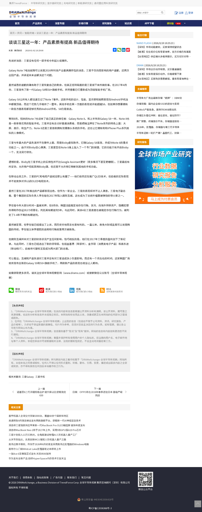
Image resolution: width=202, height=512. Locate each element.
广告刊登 (58, 477)
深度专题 (59, 23)
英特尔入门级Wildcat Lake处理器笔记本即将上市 (35, 449)
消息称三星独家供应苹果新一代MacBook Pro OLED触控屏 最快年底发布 (47, 425)
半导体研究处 (38, 3)
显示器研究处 (54, 3)
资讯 (19, 33)
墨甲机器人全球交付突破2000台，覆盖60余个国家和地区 (38, 415)
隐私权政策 (43, 477)
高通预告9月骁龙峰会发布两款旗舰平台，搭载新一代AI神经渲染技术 (45, 420)
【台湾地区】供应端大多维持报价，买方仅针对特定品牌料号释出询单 (164, 56)
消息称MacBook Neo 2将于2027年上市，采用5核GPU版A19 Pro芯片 (45, 430)
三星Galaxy (28, 376)
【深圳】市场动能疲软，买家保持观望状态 (159, 47)
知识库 (128, 23)
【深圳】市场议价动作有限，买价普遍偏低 (159, 69)
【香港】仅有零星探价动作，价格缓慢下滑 (159, 74)
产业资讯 (37, 23)
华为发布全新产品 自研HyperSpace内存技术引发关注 (37, 458)
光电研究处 (69, 3)
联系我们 (72, 477)
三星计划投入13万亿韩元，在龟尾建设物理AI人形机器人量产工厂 (43, 434)
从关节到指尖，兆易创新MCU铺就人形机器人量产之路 (37, 439)
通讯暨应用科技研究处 (106, 3)
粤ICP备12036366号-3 (100, 508)
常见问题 (86, 477)
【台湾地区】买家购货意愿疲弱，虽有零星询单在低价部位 (164, 78)
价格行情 (83, 23)
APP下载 (149, 23)
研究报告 (107, 23)
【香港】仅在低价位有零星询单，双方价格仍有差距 (164, 51)
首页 (17, 23)
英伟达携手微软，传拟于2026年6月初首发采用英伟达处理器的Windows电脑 (49, 444)
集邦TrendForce (18, 3)
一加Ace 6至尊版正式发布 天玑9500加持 (30, 453)
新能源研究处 (85, 3)
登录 (190, 13)
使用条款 (27, 477)
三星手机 (40, 376)
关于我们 (13, 477)
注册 (181, 13)
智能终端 (29, 33)
